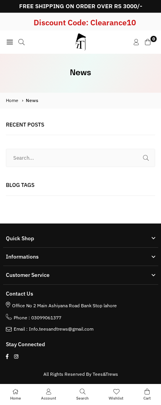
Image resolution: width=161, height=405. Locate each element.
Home (12, 100)
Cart (147, 398)
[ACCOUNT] (136, 42)
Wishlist (116, 398)
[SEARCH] (21, 42)
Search (82, 398)
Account (48, 398)
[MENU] (10, 42)
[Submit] (146, 158)
